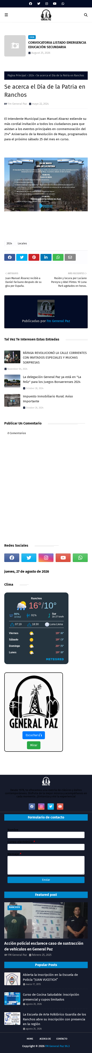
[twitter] (38, 3)
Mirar (33, 745)
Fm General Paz (17, 103)
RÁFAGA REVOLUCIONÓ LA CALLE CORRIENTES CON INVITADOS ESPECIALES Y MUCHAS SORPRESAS (55, 357)
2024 (31, 75)
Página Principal (16, 75)
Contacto (61, 1038)
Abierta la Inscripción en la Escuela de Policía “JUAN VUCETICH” (50, 977)
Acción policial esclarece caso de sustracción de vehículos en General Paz (43, 946)
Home (30, 1038)
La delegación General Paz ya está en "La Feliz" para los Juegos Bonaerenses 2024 (52, 379)
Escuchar (32, 735)
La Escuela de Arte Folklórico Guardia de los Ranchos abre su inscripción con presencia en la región (54, 1019)
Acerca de (45, 1038)
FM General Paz (17, 954)
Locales (22, 243)
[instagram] (46, 3)
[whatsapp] (62, 3)
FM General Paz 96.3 (57, 1046)
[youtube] (55, 3)
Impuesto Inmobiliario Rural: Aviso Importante (48, 398)
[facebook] (30, 3)
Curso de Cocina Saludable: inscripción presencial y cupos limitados (53, 45)
